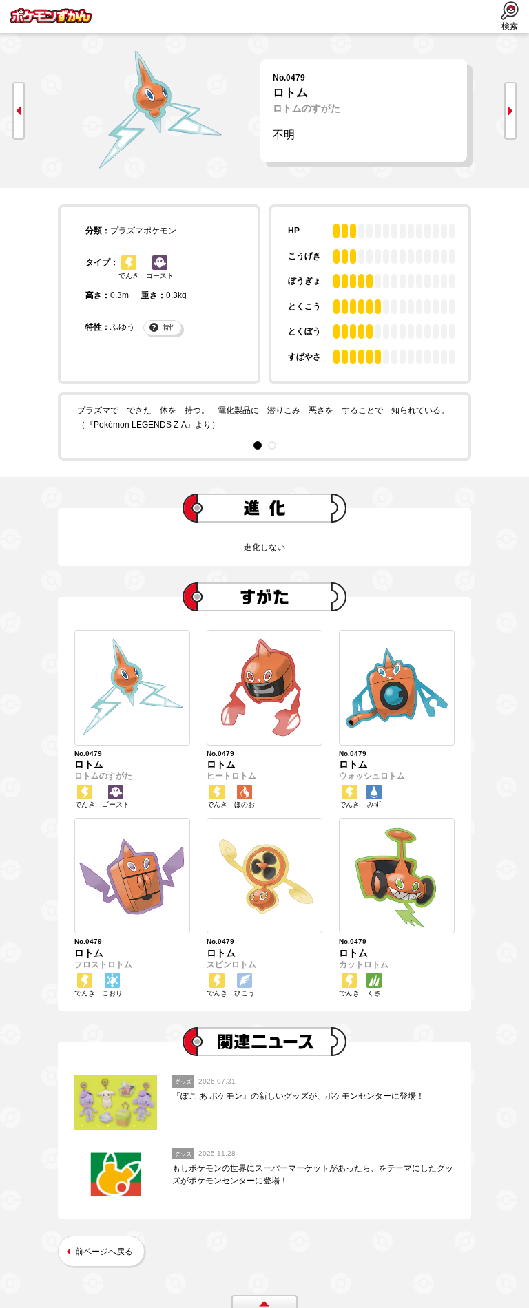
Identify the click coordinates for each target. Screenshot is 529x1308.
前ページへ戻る (104, 1251)
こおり (112, 993)
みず (374, 804)
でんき (128, 275)
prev (18, 110)
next (510, 110)
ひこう (244, 993)
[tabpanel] (264, 418)
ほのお (244, 804)
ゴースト (160, 275)
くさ (374, 993)
